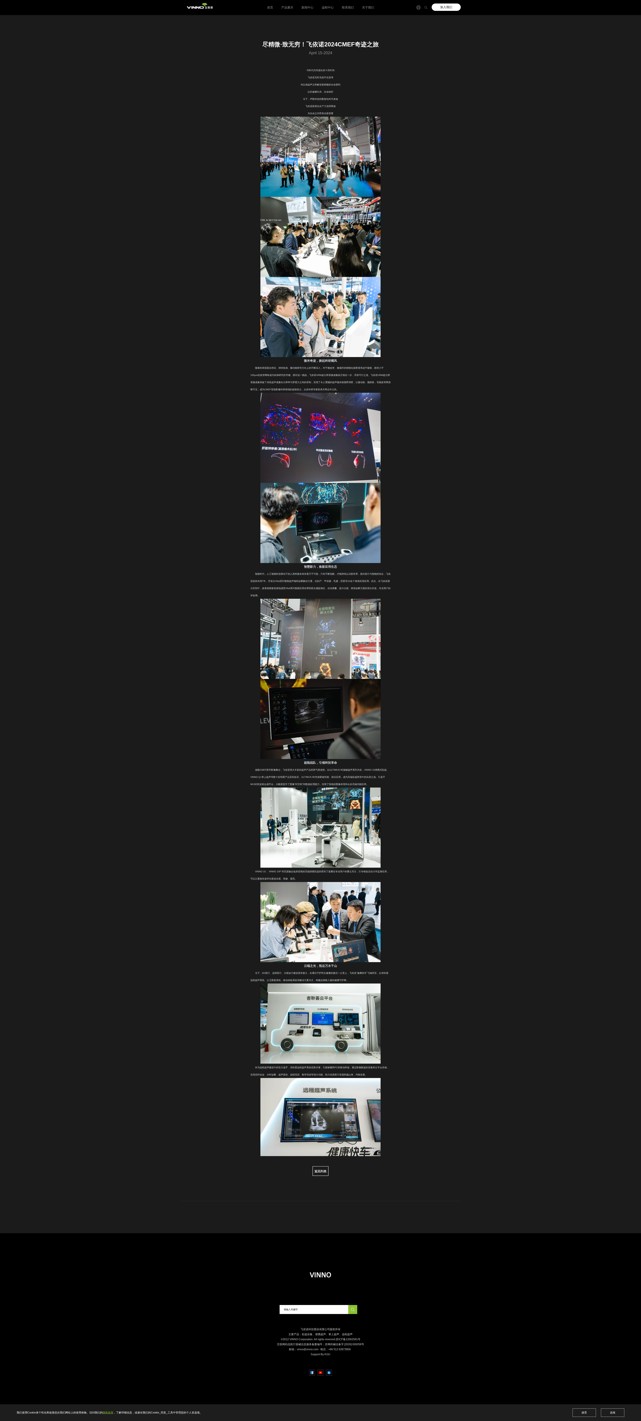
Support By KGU (320, 1354)
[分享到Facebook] (312, 1373)
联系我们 (348, 7)
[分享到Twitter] (320, 1373)
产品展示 (287, 7)
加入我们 (446, 7)
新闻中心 (307, 7)
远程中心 (328, 7)
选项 (612, 1412)
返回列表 (320, 1170)
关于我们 (368, 7)
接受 (584, 1412)
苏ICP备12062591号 (348, 1339)
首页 (270, 7)
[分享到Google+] (329, 1373)
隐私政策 (108, 1412)
